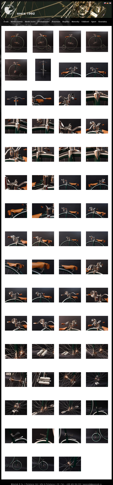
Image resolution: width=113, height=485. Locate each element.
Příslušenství (44, 22)
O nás (6, 22)
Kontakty (102, 22)
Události (85, 22)
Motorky (75, 22)
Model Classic (17, 22)
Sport (93, 22)
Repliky (65, 22)
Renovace (56, 22)
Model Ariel (30, 22)
